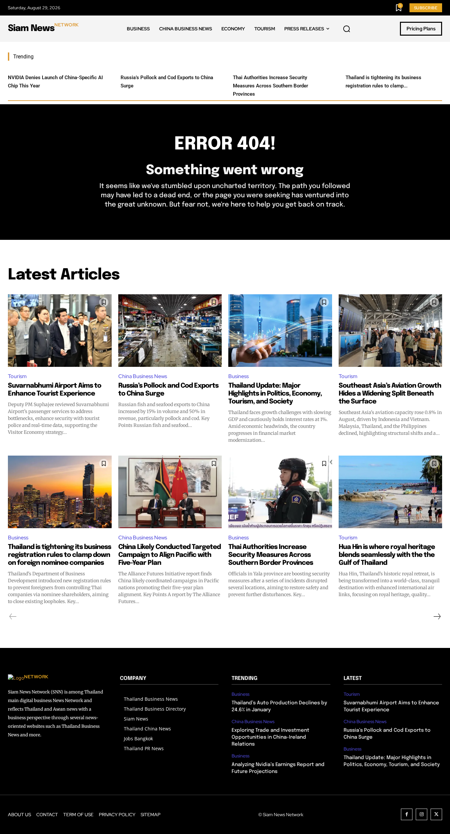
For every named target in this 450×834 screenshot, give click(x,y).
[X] (436, 814)
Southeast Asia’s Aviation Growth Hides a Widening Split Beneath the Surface (390, 393)
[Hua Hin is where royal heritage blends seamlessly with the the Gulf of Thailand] (390, 492)
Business (238, 376)
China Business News (142, 376)
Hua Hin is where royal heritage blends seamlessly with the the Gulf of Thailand (387, 555)
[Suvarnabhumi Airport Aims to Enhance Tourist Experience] (60, 330)
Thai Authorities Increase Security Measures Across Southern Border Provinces (270, 86)
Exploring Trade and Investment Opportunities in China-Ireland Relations (270, 737)
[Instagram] (421, 814)
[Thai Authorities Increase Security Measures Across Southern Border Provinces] (280, 492)
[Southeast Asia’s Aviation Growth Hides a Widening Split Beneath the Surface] (390, 330)
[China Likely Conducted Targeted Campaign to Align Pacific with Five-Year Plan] (170, 492)
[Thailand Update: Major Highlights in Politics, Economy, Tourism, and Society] (280, 330)
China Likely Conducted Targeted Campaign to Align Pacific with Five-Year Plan (169, 555)
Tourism (17, 376)
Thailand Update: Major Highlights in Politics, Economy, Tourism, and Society (275, 393)
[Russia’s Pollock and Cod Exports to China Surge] (170, 330)
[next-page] (437, 617)
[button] (346, 29)
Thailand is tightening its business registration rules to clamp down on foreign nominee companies (59, 555)
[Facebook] (406, 814)
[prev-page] (13, 617)
